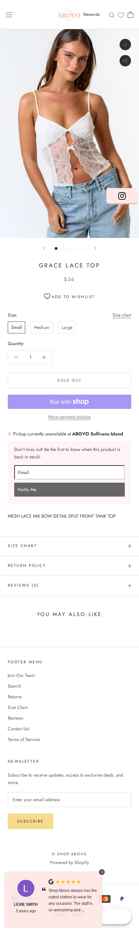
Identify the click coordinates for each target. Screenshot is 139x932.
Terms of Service (24, 739)
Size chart (121, 315)
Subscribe (30, 821)
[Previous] (44, 248)
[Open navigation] (9, 14)
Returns (15, 696)
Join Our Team (21, 675)
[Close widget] (101, 872)
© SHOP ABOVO (69, 854)
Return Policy (27, 565)
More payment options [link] (69, 416)
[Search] (112, 14)
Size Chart (22, 546)
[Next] (95, 248)
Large (67, 327)
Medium (41, 327)
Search (14, 686)
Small (16, 327)
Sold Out (69, 380)
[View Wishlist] (121, 15)
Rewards (91, 14)
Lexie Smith (26, 904)
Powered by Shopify (69, 862)
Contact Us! (19, 728)
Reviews (15, 718)
